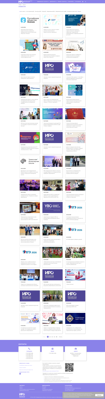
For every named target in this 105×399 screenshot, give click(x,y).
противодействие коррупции (47, 389)
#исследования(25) (30, 11)
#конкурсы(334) (38, 11)
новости (21, 386)
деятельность (53, 1)
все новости (23, 11)
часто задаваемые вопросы (70, 389)
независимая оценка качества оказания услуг (73, 388)
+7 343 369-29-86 (29, 353)
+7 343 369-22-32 (29, 354)
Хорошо (99, 395)
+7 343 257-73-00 (29, 358)
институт (46, 1)
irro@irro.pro (75, 355)
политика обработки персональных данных (27, 389)
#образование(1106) (51, 11)
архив (79, 11)
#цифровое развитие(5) (72, 11)
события (59, 1)
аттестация (44, 386)
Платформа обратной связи (25, 365)
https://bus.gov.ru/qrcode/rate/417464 (51, 371)
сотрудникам (78, 1)
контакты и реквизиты (69, 386)
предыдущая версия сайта (24, 390)
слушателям (70, 1)
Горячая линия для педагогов (26, 369)
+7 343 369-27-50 (29, 355)
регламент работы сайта (69, 390)
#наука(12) (44, 11)
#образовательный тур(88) (61, 11)
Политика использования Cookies (71, 396)
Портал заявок (22, 367)
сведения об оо (40, 1)
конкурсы (64, 1)
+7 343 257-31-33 (29, 357)
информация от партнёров (47, 390)
